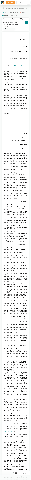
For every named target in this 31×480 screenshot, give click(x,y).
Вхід (19, 2)
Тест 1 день (11, 2)
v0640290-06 (18, 65)
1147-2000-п (9, 431)
